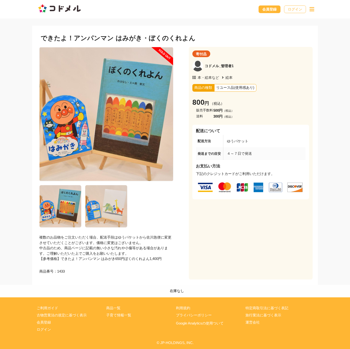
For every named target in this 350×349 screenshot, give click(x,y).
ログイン (295, 9)
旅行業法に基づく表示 (263, 315)
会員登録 (269, 9)
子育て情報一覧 (118, 315)
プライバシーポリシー (194, 315)
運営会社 (252, 322)
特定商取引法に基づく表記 (266, 308)
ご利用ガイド (47, 308)
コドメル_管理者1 (219, 66)
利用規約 (183, 308)
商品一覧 (113, 308)
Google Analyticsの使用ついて (200, 323)
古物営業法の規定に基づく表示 (62, 315)
